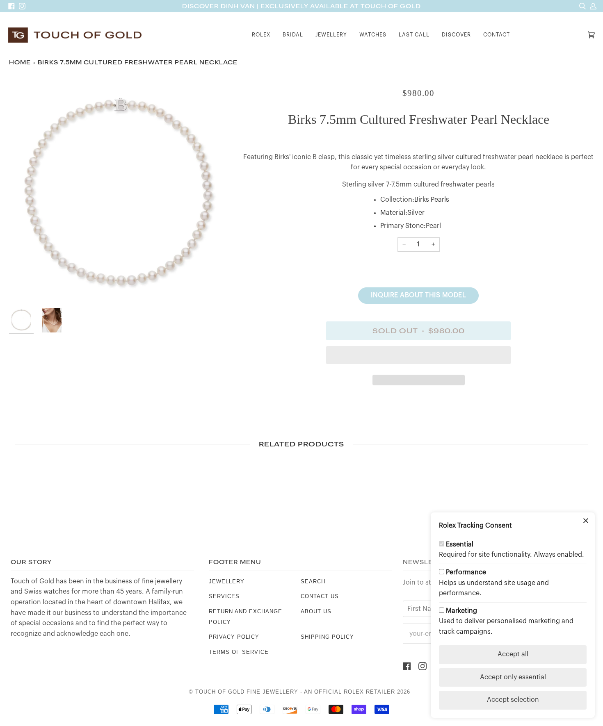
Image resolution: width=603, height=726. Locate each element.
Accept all (513, 654)
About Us (316, 611)
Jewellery (226, 581)
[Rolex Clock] (551, 35)
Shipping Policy (327, 637)
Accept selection (513, 699)
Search (313, 581)
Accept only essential (513, 677)
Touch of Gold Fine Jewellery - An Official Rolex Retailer (295, 692)
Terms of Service (239, 652)
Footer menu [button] (235, 562)
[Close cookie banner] (586, 521)
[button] (261, 35)
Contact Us (320, 596)
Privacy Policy (234, 637)
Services (224, 596)
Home (20, 62)
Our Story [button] (31, 562)
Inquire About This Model (418, 295)
